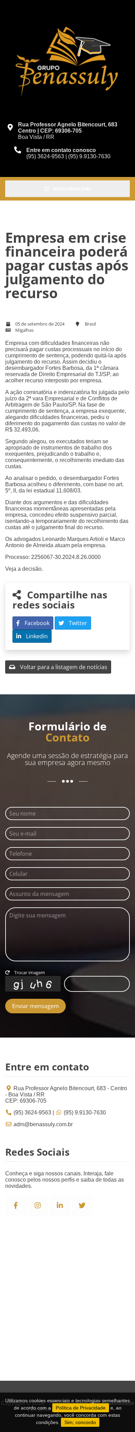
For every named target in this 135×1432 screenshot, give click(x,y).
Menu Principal (72, 189)
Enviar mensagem (35, 1006)
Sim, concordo (80, 1422)
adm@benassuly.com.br (43, 1124)
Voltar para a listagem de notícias (63, 667)
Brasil (90, 324)
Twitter (77, 623)
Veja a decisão (23, 569)
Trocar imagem (29, 972)
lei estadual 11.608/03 (53, 490)
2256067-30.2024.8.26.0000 (66, 557)
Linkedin (36, 636)
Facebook (36, 623)
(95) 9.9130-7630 (85, 1112)
